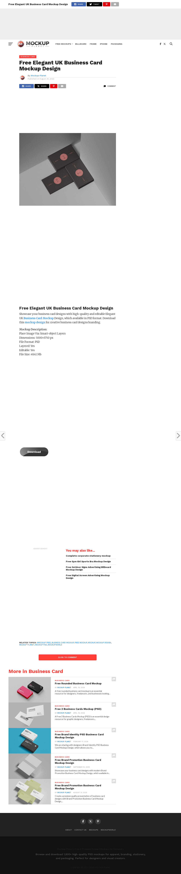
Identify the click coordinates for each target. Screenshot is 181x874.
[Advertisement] (90, 20)
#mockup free (44, 643)
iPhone (103, 44)
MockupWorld (108, 830)
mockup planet (26, 645)
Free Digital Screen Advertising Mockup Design (88, 576)
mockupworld (55, 645)
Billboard (80, 44)
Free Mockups (63, 44)
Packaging (116, 44)
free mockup (81, 643)
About (68, 830)
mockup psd (41, 645)
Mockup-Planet (38, 75)
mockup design (103, 643)
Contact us (80, 830)
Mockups (93, 830)
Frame (93, 44)
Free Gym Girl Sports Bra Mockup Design (88, 561)
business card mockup (63, 643)
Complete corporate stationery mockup (88, 556)
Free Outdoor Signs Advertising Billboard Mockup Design (88, 568)
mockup (91, 643)
